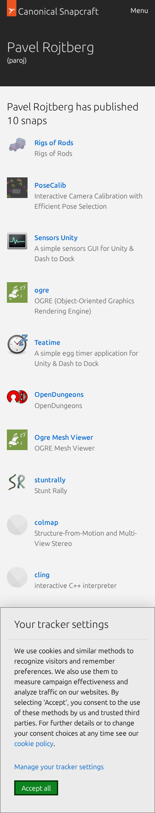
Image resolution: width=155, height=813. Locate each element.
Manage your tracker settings (59, 766)
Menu (139, 10)
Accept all (36, 788)
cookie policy (33, 743)
